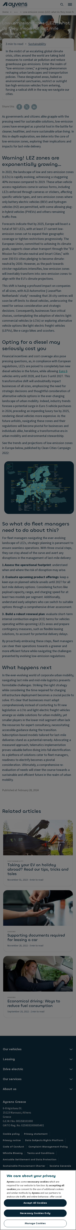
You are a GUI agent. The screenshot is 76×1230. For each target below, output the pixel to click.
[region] (38, 1200)
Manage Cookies (35, 1223)
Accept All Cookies (35, 1202)
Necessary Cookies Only (35, 1213)
